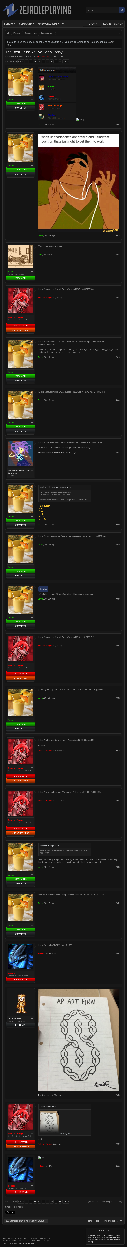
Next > (66, 61)
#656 (118, 903)
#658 (118, 1095)
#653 (118, 750)
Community (26, 23)
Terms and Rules (109, 1221)
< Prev (21, 61)
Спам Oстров (23, 56)
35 (52, 61)
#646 (118, 400)
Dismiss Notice (122, 1230)
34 (47, 61)
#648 (118, 524)
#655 (118, 867)
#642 (118, 236)
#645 (118, 357)
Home (89, 1221)
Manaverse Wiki (47, 23)
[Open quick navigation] (119, 33)
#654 (118, 800)
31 (35, 61)
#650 (118, 599)
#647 (118, 453)
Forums (9, 23)
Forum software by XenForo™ (27, 1238)
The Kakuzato (14, 1019)
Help (97, 1221)
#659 (118, 1144)
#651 (118, 646)
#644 (118, 298)
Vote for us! (104, 1231)
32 (39, 61)
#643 (118, 255)
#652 (118, 698)
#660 (118, 1166)
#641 (118, 124)
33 (43, 61)
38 (60, 61)
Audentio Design (42, 1241)
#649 (118, 545)
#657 (118, 954)
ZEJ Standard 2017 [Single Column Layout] (25, 1221)
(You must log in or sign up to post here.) (105, 1202)
